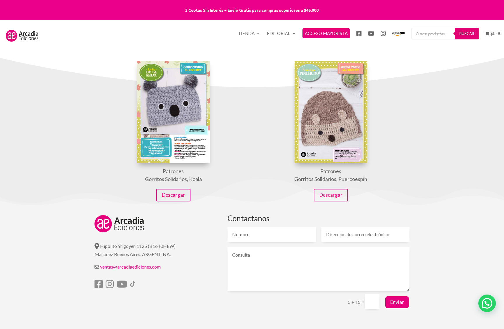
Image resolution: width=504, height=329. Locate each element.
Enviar (397, 302)
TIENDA (246, 33)
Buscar (466, 33)
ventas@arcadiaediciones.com (130, 266)
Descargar (173, 195)
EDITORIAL (278, 33)
